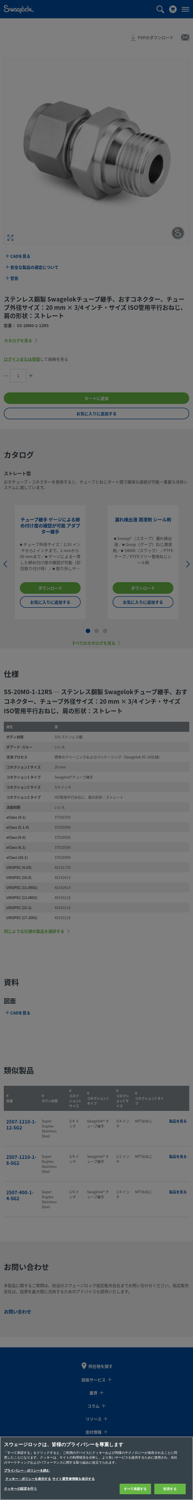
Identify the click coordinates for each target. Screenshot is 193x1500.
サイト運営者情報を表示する (73, 1478)
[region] (96, 1468)
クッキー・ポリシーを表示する (28, 1478)
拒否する (170, 1488)
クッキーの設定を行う (20, 1488)
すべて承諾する (135, 1488)
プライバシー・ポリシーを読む (27, 1470)
